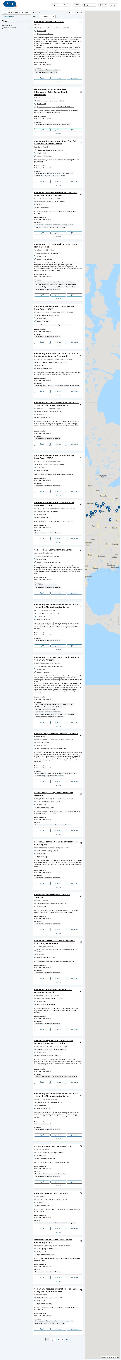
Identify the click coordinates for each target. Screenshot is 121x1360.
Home (57, 5)
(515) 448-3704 (41, 1105)
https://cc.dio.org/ (42, 857)
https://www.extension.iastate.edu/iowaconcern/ (51, 748)
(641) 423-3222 (41, 204)
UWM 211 (76, 5)
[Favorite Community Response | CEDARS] (81, 22)
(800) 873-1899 (41, 365)
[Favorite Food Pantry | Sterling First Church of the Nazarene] (81, 794)
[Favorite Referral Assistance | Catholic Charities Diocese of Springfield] (81, 843)
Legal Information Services (55, 776)
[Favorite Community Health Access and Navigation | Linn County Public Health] (81, 942)
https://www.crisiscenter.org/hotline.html (49, 562)
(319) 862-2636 (41, 1155)
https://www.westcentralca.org (46, 1255)
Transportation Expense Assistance (46, 282)
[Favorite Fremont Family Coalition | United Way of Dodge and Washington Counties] (81, 1042)
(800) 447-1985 (41, 745)
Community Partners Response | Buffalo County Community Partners (56, 658)
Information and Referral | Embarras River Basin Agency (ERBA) (54, 307)
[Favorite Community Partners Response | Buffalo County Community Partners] (81, 658)
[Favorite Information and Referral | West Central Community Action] (81, 1241)
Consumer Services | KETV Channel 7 (51, 1193)
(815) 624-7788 (41, 906)
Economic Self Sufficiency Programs (46, 72)
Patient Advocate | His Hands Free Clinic (53, 1146)
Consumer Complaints (68, 1223)
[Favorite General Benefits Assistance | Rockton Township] (81, 896)
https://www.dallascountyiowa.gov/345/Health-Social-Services (55, 107)
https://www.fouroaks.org (44, 156)
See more (58, 82)
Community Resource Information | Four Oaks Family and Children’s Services (55, 142)
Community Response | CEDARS (49, 21)
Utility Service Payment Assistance (68, 287)
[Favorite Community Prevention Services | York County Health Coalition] (81, 245)
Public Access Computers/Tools (44, 176)
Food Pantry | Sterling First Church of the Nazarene (53, 794)
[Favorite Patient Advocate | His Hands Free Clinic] (81, 1146)
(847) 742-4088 (41, 559)
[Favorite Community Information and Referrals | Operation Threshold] (81, 991)
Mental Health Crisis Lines (43, 773)
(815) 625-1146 (41, 804)
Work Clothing (56, 707)
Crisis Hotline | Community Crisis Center (53, 550)
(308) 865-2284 (41, 669)
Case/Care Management (42, 1076)
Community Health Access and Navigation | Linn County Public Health (54, 942)
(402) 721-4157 (41, 1052)
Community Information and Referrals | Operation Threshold (53, 991)
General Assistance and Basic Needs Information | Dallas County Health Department (50, 92)
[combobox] (89, 5)
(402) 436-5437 (41, 31)
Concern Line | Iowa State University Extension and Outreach (56, 735)
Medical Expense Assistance (67, 284)
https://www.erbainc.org (44, 321)
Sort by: (35, 16)
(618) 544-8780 (41, 318)
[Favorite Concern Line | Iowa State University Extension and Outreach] (81, 735)
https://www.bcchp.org (43, 672)
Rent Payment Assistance (66, 282)
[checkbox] (2, 28)
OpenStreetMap (112, 1357)
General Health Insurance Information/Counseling (50, 1174)
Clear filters (27, 21)
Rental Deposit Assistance (66, 704)
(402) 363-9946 (41, 256)
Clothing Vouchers (67, 173)
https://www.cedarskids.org (45, 34)
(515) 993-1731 (41, 104)
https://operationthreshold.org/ (46, 1004)
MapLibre (103, 1357)
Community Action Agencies (43, 385)
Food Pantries (60, 176)
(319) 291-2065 (41, 1001)
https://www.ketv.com (43, 1205)
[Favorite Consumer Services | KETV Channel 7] (81, 1193)
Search (67, 5)
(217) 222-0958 (41, 854)
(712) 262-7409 (41, 616)
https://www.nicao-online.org (45, 368)
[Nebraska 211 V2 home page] (10, 5)
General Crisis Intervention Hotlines (45, 585)
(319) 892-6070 (41, 954)
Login (114, 5)
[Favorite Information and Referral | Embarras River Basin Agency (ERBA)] (81, 307)
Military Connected (10, 28)
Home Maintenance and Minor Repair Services (49, 717)
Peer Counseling (40, 776)
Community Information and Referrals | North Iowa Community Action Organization (56, 354)
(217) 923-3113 (41, 467)
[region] (102, 685)
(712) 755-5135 (41, 1252)
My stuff (104, 5)
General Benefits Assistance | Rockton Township (52, 896)
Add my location (9, 16)
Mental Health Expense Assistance (45, 287)
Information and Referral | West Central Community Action (53, 1241)
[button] (90, 516)
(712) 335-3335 (41, 414)
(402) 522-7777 (41, 1202)
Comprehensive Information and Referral (47, 70)
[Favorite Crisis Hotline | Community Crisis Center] (81, 550)
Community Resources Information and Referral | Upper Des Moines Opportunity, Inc (56, 403)
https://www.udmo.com (44, 417)
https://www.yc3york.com (44, 259)
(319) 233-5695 (41, 153)
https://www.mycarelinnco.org (46, 957)
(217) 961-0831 (41, 514)
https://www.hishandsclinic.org (46, 1158)
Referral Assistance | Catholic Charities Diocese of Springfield (56, 843)
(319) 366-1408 (41, 1301)
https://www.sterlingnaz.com (45, 807)
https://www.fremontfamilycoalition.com (49, 1055)
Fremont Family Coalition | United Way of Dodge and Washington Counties (53, 1041)
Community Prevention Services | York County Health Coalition (55, 245)
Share (80, 12)
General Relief (66, 124)
